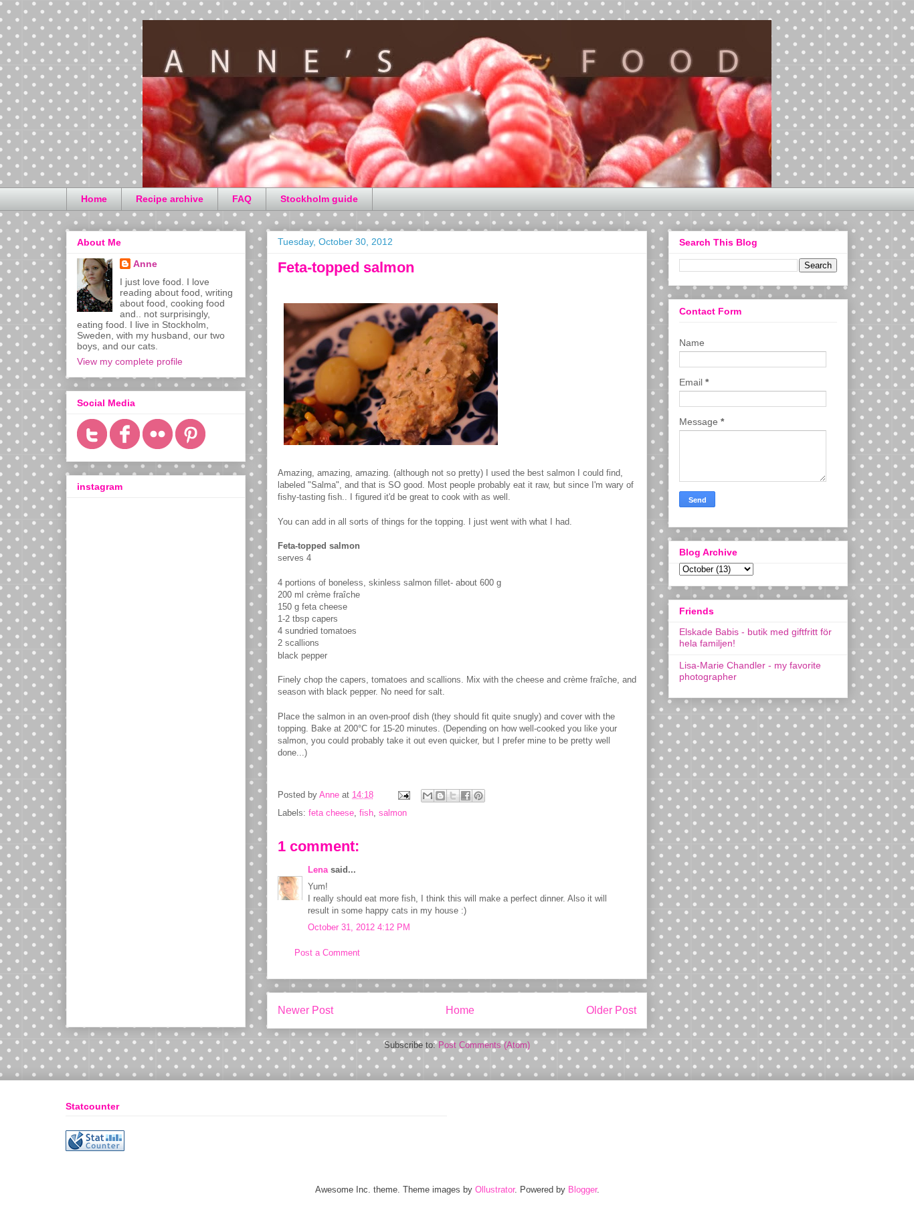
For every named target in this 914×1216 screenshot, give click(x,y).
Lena (318, 870)
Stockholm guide (319, 198)
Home (94, 198)
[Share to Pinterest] (478, 795)
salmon (393, 813)
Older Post (611, 1010)
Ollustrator (495, 1190)
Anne (145, 263)
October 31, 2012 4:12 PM (359, 927)
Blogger (582, 1190)
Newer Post (305, 1010)
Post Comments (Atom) (484, 1045)
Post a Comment (327, 953)
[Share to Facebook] (465, 795)
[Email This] (427, 795)
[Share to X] (453, 795)
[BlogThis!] (440, 795)
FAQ (242, 198)
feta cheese (331, 813)
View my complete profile (130, 361)
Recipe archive (169, 198)
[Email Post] (403, 795)
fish (366, 813)
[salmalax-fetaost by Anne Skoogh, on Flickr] (391, 448)
